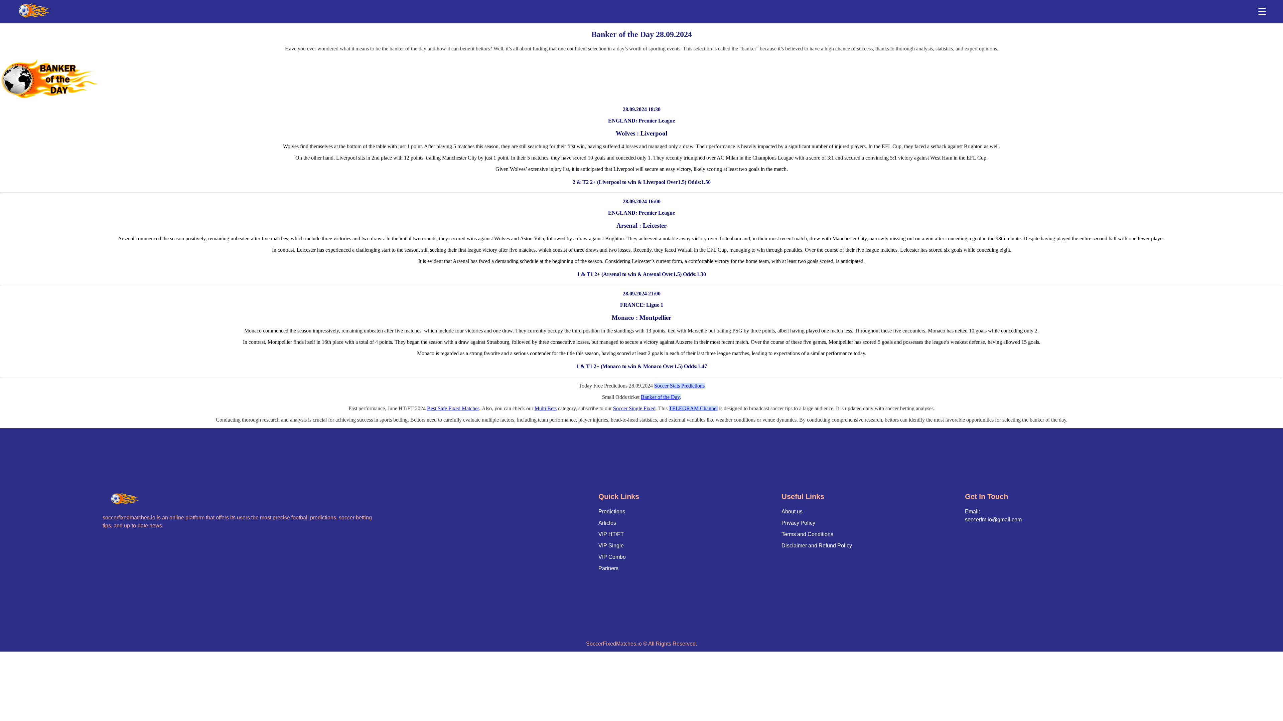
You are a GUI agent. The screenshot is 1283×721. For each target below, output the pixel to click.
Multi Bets (546, 408)
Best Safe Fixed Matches (453, 408)
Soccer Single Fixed (634, 408)
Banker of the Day (660, 397)
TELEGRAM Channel (693, 408)
